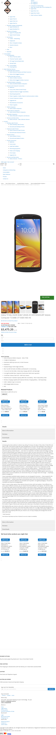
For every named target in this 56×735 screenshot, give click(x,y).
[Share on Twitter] (4, 351)
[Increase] (2, 340)
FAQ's (2, 707)
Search (32, 0)
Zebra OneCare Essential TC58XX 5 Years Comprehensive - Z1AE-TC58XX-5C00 (25, 407)
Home (2, 183)
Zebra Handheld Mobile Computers (38, 183)
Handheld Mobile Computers (23, 183)
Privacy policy (4, 710)
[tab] (28, 427)
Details (4, 427)
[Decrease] (2, 337)
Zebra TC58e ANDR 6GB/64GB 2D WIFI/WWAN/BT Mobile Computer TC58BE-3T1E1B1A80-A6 (6, 546)
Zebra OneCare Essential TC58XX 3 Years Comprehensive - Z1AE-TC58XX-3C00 (6, 407)
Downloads (5, 438)
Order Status (4, 724)
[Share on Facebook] (4, 349)
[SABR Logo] (17, 7)
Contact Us (4, 326)
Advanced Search (5, 721)
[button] (10, 307)
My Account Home (5, 716)
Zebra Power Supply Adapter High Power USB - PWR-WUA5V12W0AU (43, 407)
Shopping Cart (4, 718)
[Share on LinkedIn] (4, 353)
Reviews (4, 434)
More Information (8, 430)
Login (2, 715)
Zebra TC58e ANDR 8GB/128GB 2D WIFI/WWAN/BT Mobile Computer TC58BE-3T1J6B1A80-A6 (25, 546)
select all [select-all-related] (4, 394)
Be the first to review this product (9, 320)
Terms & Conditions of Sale (7, 711)
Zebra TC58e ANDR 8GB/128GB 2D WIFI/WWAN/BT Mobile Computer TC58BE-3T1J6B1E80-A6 (43, 546)
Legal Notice (4, 708)
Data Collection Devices (10, 183)
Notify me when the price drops (9, 332)
